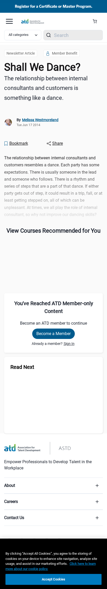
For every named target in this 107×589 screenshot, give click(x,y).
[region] (53, 564)
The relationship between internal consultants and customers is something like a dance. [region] (46, 88)
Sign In (69, 344)
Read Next (22, 367)
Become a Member (53, 333)
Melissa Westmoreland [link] (40, 120)
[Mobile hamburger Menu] (9, 21)
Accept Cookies (53, 579)
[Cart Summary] (97, 21)
